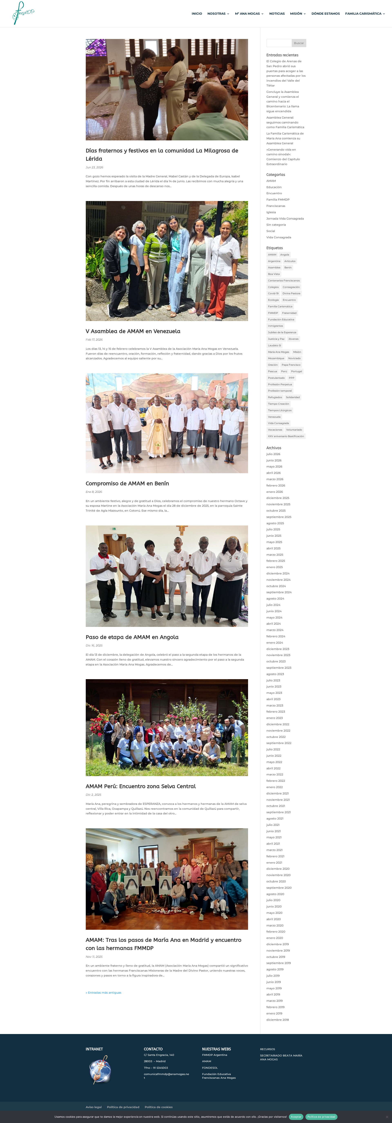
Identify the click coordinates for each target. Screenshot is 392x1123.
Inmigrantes (275, 325)
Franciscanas (275, 206)
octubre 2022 (276, 737)
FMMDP (273, 312)
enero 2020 (274, 938)
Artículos (289, 261)
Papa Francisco (291, 364)
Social (270, 231)
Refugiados (275, 397)
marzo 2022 (274, 774)
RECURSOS (267, 1049)
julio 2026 (273, 454)
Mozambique (276, 358)
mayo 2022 (274, 762)
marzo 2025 (274, 555)
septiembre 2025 (278, 517)
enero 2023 (274, 718)
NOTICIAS (277, 14)
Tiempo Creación (278, 403)
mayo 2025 (274, 542)
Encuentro (274, 193)
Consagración (291, 287)
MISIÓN (296, 14)
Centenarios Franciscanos (284, 280)
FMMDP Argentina (214, 1054)
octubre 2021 (275, 806)
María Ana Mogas (278, 351)
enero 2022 (274, 787)
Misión (297, 351)
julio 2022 (273, 749)
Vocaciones (275, 429)
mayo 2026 (274, 466)
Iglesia (271, 212)
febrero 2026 (275, 485)
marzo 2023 (274, 705)
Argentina (274, 261)
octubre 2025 (276, 510)
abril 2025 (273, 548)
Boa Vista (274, 273)
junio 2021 (273, 831)
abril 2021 (273, 843)
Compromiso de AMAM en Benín (127, 483)
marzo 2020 (274, 925)
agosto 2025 (275, 523)
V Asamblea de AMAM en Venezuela (133, 331)
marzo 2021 (274, 850)
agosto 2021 (274, 818)
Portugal (296, 371)
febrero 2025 (275, 561)
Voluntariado (294, 429)
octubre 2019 (275, 957)
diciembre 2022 (277, 724)
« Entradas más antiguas (103, 992)
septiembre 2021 (278, 812)
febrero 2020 (275, 931)
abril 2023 (273, 699)
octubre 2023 (276, 661)
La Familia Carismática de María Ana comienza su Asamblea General (285, 138)
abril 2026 (273, 473)
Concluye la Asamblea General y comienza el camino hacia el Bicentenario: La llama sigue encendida (282, 101)
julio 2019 (273, 975)
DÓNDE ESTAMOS (326, 14)
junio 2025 (273, 536)
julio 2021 (273, 825)
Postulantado (276, 377)
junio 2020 (274, 906)
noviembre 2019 (278, 950)
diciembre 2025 (277, 498)
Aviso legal (94, 1107)
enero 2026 (274, 492)
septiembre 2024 (279, 592)
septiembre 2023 (278, 668)
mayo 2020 (274, 913)
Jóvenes (293, 338)
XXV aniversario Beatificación (286, 436)
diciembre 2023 (277, 649)
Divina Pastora (291, 293)
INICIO (197, 14)
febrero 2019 (275, 1007)
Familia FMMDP (278, 199)
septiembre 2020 (279, 888)
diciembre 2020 (278, 869)
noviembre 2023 (278, 655)
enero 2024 (274, 642)
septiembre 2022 (278, 743)
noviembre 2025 (278, 504)
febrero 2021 (275, 856)
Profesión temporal (280, 390)
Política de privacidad (123, 1107)
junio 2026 (274, 460)
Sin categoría (276, 225)
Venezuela (274, 416)
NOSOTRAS (216, 14)
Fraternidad (289, 312)
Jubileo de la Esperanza (282, 332)
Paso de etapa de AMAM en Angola (132, 637)
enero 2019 (274, 1013)
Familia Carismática (280, 306)
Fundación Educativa (281, 319)
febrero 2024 (275, 636)
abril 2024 (273, 623)
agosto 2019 (275, 969)
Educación (274, 187)
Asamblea (274, 267)
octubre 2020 (276, 881)
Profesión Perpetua (280, 384)
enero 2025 (274, 567)
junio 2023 (273, 686)
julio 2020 (273, 900)
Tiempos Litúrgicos (280, 410)
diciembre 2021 (277, 793)
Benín (288, 267)
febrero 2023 (275, 711)
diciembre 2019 (277, 944)
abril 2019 (273, 994)
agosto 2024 (275, 598)
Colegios (273, 287)
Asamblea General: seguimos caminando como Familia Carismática (285, 122)
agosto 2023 (275, 674)
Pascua (272, 371)
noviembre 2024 (278, 580)
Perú (284, 371)
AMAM (271, 181)
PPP (291, 377)
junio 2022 (273, 756)
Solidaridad (293, 397)
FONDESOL (210, 1067)
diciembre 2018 (277, 1020)
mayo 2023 (274, 693)
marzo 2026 (274, 479)
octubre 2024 (276, 586)
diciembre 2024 (278, 573)
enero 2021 (274, 862)
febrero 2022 (275, 781)
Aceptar (296, 1116)
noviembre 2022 (278, 730)
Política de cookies (159, 1107)
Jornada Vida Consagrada (285, 218)
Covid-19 (273, 293)
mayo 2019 (274, 988)
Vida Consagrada (278, 237)
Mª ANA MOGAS (247, 14)
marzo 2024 (274, 630)
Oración (273, 364)
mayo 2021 (274, 837)
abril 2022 (273, 768)
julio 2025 (273, 529)
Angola (284, 254)
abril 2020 (273, 919)
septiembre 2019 (278, 963)
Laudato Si (274, 345)
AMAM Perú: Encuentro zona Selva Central (141, 786)
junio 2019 (273, 982)
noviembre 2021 (278, 800)
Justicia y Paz (276, 338)
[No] (387, 1117)
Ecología (273, 299)
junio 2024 (274, 611)
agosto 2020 (275, 894)
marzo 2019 (274, 1001)
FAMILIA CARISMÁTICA (363, 14)
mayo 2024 (274, 617)
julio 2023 (273, 680)
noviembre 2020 (278, 875)
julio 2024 (273, 605)
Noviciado (294, 358)
